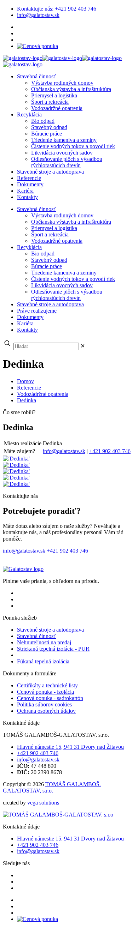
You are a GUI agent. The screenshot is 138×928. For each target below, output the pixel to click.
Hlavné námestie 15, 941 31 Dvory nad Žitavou (70, 747)
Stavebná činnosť (36, 636)
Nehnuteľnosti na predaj (44, 642)
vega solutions (43, 803)
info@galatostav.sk (38, 15)
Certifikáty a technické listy (47, 685)
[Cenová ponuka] (37, 46)
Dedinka (26, 400)
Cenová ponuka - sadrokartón (50, 698)
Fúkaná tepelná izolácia (43, 661)
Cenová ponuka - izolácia (45, 692)
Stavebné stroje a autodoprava (50, 630)
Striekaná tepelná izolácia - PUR (53, 649)
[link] (82, 346)
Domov (25, 381)
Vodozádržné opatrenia (42, 394)
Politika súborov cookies (44, 704)
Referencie (29, 388)
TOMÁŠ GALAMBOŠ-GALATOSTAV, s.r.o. (52, 787)
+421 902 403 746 (56, 9)
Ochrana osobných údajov (46, 711)
